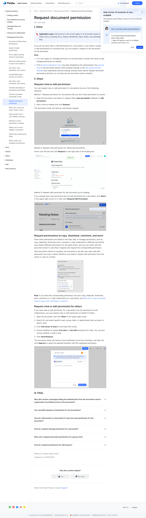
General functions (46, 11)
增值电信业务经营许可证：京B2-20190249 (104, 515)
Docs (36, 11)
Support (64, 488)
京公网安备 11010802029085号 (81, 515)
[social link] (11, 507)
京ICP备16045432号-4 (61, 515)
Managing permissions (61, 11)
